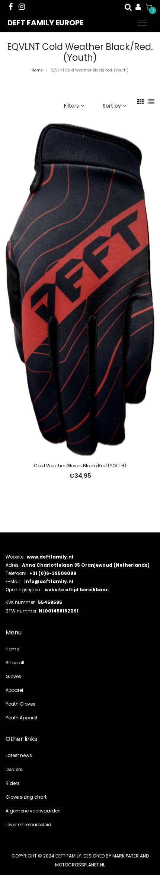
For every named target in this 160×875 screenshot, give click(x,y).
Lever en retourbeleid (28, 824)
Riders (13, 783)
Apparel (14, 690)
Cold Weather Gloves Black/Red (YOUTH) (80, 465)
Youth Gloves (20, 704)
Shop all (15, 662)
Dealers (14, 769)
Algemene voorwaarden (33, 811)
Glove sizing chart (26, 797)
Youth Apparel (21, 718)
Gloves (13, 676)
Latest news (19, 755)
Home (37, 70)
